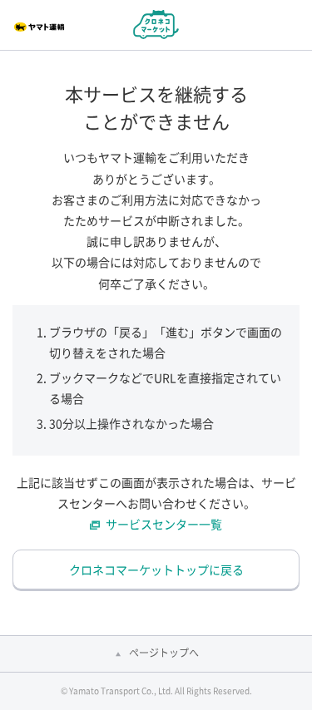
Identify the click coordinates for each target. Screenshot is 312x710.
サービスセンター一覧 (164, 523)
